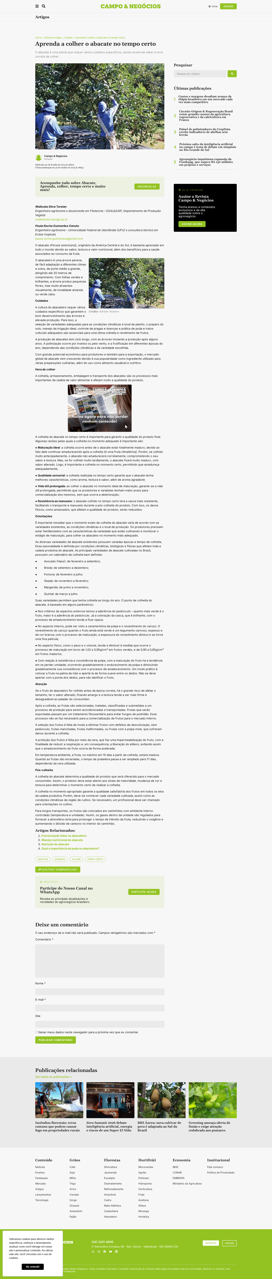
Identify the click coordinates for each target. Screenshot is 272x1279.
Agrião (142, 1172)
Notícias (40, 1167)
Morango (143, 1211)
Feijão (73, 1216)
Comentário (44, 939)
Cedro (107, 1200)
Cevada (74, 1194)
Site (37, 1016)
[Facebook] (104, 1251)
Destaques (41, 1178)
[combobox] (200, 73)
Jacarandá (110, 1172)
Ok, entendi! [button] (33, 1266)
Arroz (73, 1189)
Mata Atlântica (112, 1205)
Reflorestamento (113, 1189)
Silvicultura (110, 1167)
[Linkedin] (116, 1251)
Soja (72, 1172)
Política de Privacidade (220, 1172)
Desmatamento (113, 1183)
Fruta (141, 1194)
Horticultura (145, 1189)
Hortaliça (143, 1216)
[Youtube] (110, 1251)
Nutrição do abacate (55, 844)
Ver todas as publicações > (53, 1076)
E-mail (40, 999)
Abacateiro (110, 1216)
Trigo (73, 1183)
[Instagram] (98, 1251)
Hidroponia (145, 1183)
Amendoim (76, 1211)
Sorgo (73, 1200)
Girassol (74, 1205)
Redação (48, 159)
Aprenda (60, 859)
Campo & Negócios (55, 156)
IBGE (175, 1167)
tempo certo (95, 859)
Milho (73, 1178)
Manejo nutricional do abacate (62, 840)
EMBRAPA (178, 1178)
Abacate (43, 859)
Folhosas (143, 1178)
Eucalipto (109, 1178)
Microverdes (145, 1167)
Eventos (40, 1172)
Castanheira (111, 1211)
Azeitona (143, 1200)
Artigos (42, 17)
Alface (142, 1205)
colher (76, 859)
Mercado (40, 1183)
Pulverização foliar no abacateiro (64, 835)
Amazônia (110, 1194)
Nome (40, 983)
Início (38, 37)
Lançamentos (43, 1194)
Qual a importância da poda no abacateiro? (70, 848)
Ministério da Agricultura (187, 1183)
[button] (37, 6)
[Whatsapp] (93, 1251)
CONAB (177, 1172)
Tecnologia (41, 1200)
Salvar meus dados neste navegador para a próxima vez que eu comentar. (88, 1032)
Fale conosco (215, 1167)
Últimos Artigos (53, 37)
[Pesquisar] (232, 73)
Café (72, 1167)
